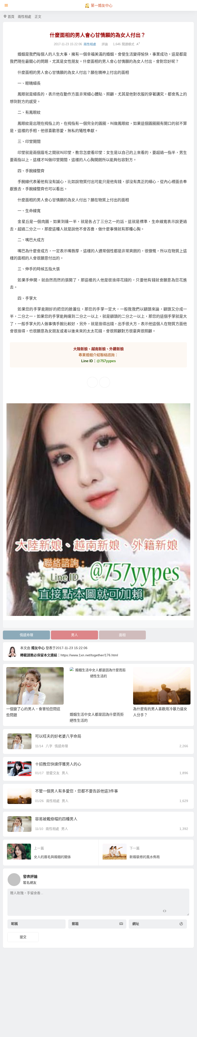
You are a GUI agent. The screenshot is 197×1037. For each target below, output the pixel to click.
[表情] (173, 912)
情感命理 (26, 635)
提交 (23, 937)
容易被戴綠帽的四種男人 (56, 819)
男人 (74, 635)
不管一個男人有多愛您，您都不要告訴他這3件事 (76, 791)
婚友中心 (38, 648)
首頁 (11, 17)
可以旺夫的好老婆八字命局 (58, 736)
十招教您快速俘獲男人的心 (58, 764)
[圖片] (182, 912)
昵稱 (14, 924)
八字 (49, 746)
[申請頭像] (184, 878)
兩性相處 (24, 17)
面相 (122, 635)
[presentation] (163, 675)
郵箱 (75, 924)
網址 (135, 924)
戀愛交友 (53, 773)
